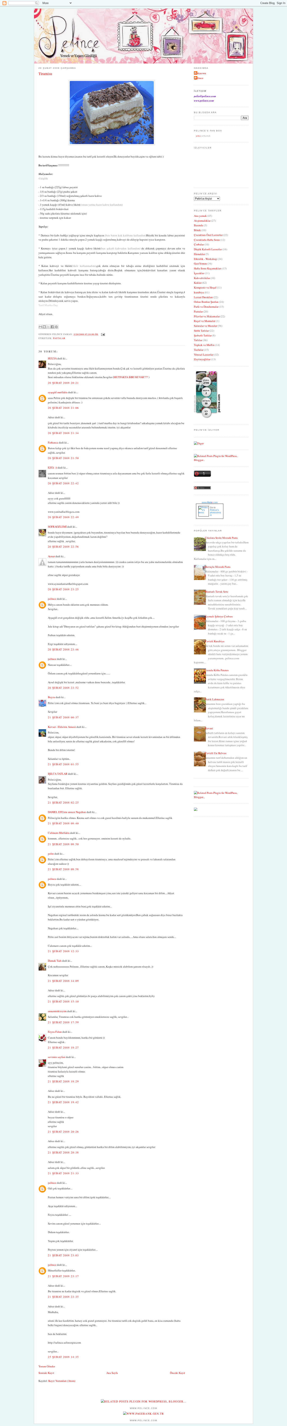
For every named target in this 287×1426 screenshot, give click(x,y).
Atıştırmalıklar (202, 220)
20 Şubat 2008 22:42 (63, 483)
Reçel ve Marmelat (204, 321)
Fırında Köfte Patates (217, 670)
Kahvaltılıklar (202, 278)
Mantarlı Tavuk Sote (216, 591)
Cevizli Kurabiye (214, 641)
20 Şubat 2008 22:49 (63, 517)
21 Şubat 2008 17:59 (63, 1022)
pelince (52, 599)
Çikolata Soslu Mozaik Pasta (221, 538)
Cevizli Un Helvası (215, 753)
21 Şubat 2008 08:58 (63, 869)
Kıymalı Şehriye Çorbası (219, 616)
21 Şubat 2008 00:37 (63, 717)
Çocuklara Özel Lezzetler (208, 235)
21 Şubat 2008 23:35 (63, 1297)
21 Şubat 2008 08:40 (63, 823)
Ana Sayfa (112, 1373)
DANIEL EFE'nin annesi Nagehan (67, 812)
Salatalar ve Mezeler (205, 326)
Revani (209, 728)
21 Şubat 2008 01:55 (63, 764)
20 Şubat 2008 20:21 (63, 383)
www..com (210, 502)
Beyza (51, 697)
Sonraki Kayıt (46, 1373)
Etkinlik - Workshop (205, 259)
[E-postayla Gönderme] (102, 333)
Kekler (197, 283)
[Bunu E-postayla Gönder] (40, 327)
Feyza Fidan (55, 1032)
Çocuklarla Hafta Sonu (207, 240)
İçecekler (199, 273)
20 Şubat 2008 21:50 (63, 458)
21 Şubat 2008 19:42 (63, 1102)
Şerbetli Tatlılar (203, 335)
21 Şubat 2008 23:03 (63, 1255)
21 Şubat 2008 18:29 (63, 1081)
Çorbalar (199, 244)
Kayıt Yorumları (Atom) (61, 1381)
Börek (197, 230)
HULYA (52, 358)
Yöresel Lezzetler (203, 354)
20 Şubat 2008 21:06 (63, 408)
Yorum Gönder (46, 1366)
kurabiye (199, 292)
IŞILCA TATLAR (57, 774)
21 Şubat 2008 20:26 (63, 1131)
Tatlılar (198, 340)
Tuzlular (198, 350)
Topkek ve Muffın (204, 345)
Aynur (51, 556)
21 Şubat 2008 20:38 (63, 1152)
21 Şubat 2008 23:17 (63, 1276)
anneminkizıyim (57, 1011)
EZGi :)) (52, 467)
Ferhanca (53, 442)
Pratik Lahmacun (214, 699)
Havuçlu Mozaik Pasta (217, 567)
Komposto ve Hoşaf (205, 287)
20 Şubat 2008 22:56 (63, 546)
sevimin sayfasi (56, 1057)
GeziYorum (200, 263)
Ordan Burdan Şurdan (206, 302)
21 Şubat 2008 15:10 (63, 1001)
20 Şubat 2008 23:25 (63, 589)
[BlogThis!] (44, 327)
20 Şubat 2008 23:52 (63, 688)
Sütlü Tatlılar (201, 330)
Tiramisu (45, 73)
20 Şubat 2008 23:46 (63, 649)
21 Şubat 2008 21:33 (63, 1173)
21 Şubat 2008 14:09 (63, 981)
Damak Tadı (55, 961)
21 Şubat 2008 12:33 (63, 951)
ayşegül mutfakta (57, 392)
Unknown (200, 73)
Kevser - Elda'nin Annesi (62, 727)
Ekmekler (199, 254)
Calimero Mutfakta (59, 833)
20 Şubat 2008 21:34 (63, 433)
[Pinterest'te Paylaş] (56, 327)
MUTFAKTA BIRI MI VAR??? (131, 377)
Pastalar (59, 338)
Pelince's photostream (215, 512)
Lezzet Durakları (203, 297)
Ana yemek (200, 216)
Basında (198, 225)
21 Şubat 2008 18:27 (63, 1047)
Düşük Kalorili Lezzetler (208, 249)
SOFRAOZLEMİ (57, 526)
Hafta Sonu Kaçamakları (207, 268)
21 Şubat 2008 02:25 (63, 802)
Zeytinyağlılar (202, 359)
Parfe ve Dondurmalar (206, 307)
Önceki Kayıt (177, 1373)
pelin (51, 853)
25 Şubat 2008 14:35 (63, 1357)
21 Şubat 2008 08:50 (63, 844)
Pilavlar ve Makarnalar (207, 316)
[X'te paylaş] (48, 327)
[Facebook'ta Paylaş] (52, 327)
